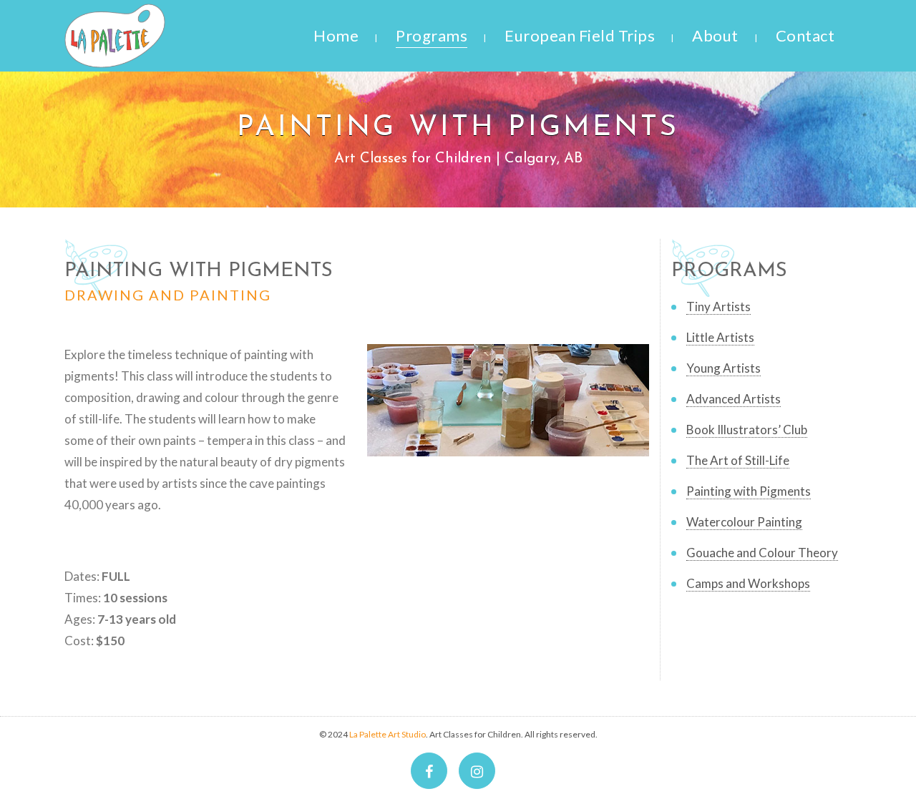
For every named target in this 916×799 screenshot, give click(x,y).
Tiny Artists (718, 306)
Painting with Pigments (748, 491)
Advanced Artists (733, 398)
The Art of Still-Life (737, 460)
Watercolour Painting (744, 521)
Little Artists (720, 337)
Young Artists (723, 368)
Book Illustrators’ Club (746, 429)
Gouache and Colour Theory (762, 552)
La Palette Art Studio (387, 734)
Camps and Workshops (748, 583)
